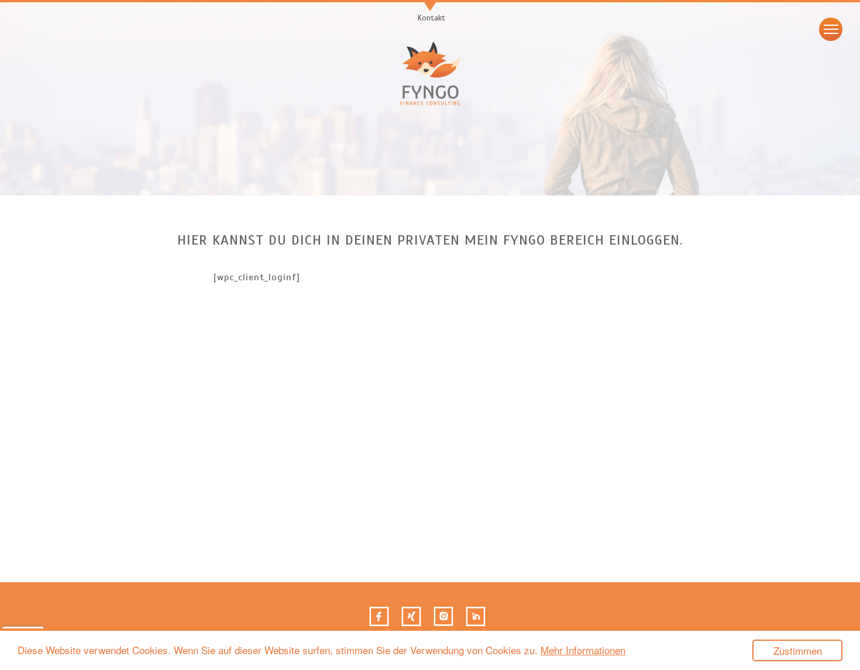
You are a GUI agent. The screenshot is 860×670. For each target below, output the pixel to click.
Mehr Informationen (583, 649)
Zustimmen (797, 650)
